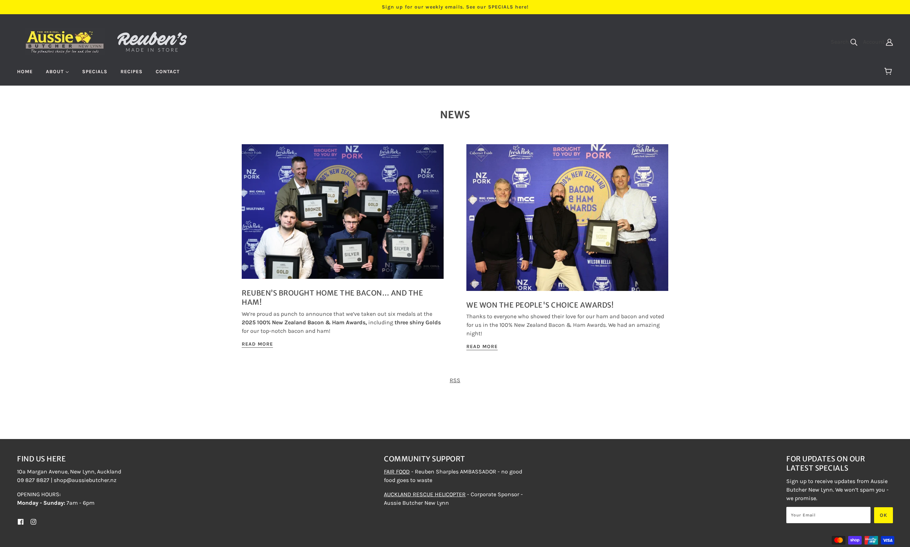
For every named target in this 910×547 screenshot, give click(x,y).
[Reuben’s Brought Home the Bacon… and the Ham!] (343, 217)
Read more (257, 344)
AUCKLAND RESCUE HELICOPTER (425, 494)
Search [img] (840, 41)
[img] (20, 521)
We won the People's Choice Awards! (540, 304)
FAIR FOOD (397, 471)
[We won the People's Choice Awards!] (567, 223)
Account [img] (874, 41)
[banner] (106, 41)
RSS (455, 380)
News (455, 114)
